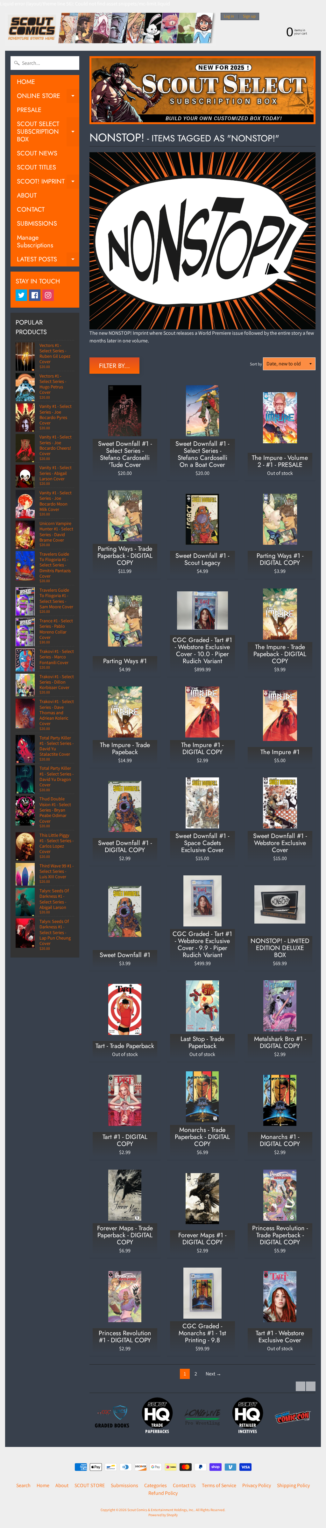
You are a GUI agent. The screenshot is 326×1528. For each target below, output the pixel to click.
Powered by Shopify (163, 1515)
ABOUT (27, 195)
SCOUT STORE (89, 1485)
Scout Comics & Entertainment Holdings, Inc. (160, 1510)
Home (43, 1485)
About (61, 1485)
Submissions (124, 1485)
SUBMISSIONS (37, 223)
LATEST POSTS (48, 260)
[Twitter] (21, 295)
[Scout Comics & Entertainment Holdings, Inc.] (110, 29)
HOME (26, 81)
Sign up (249, 16)
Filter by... (114, 366)
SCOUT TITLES (36, 167)
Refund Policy (163, 1493)
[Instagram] (48, 295)
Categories (155, 1485)
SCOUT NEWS (37, 153)
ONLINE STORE (48, 97)
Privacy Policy (256, 1485)
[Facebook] (34, 295)
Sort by (256, 364)
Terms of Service (219, 1485)
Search (23, 1485)
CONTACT (31, 209)
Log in (229, 16)
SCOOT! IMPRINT (48, 183)
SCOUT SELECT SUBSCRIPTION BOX (48, 131)
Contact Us (184, 1485)
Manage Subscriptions (35, 241)
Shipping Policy (293, 1485)
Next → (213, 1373)
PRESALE (29, 110)
